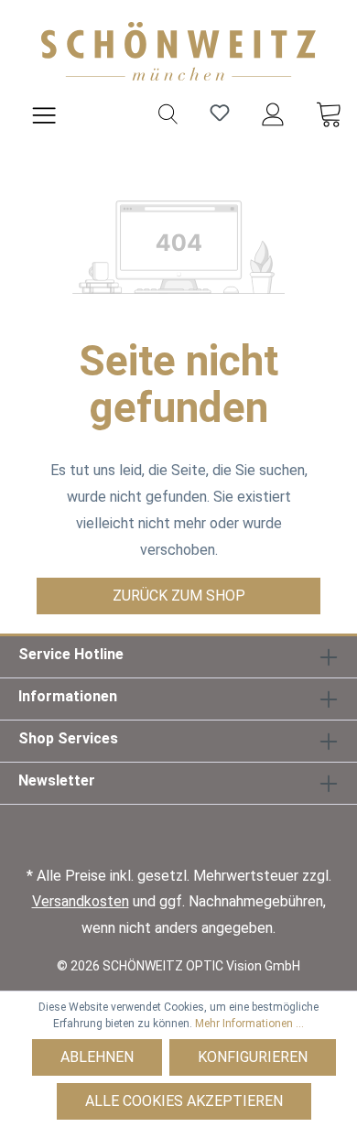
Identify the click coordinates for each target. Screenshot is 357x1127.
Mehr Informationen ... (249, 1023)
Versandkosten (80, 901)
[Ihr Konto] (273, 112)
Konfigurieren (253, 1057)
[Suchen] (167, 112)
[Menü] (44, 112)
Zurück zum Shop (179, 595)
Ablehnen (97, 1057)
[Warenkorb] (328, 112)
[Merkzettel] (220, 112)
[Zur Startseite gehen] (178, 51)
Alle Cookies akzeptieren (184, 1101)
